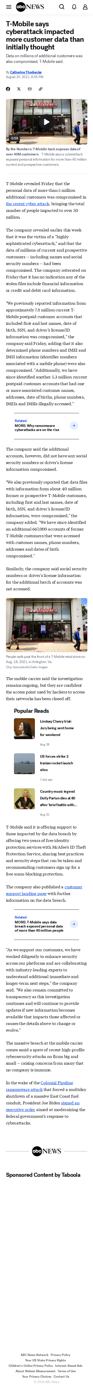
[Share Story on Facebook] (8, 89)
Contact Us (61, 1377)
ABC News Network (35, 1355)
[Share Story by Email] (30, 89)
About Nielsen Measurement (36, 1371)
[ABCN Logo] (30, 7)
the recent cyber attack (27, 203)
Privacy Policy (60, 1355)
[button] (8, 6)
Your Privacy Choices (36, 1377)
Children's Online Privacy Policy (31, 1366)
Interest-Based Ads (68, 1366)
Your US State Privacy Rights (45, 1360)
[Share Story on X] (19, 89)
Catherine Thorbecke (26, 72)
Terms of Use (67, 1371)
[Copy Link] (40, 89)
